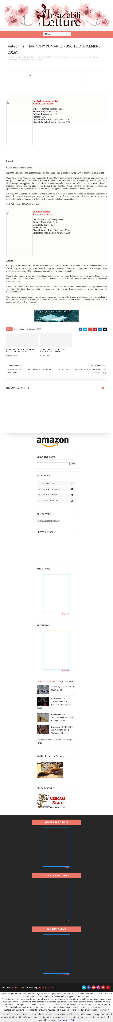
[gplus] (94, 987)
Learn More (62, 1020)
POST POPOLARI (46, 681)
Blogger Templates (46, 987)
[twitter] (84, 987)
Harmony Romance (60, 57)
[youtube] (103, 987)
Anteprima (33, 57)
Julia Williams (92, 57)
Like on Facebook (47, 483)
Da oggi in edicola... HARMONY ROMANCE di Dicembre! (53, 350)
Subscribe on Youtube (49, 501)
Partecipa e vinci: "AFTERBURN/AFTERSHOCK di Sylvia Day (63, 717)
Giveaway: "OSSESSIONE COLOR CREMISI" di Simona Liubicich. (62, 730)
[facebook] (89, 987)
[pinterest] (108, 987)
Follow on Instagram (49, 489)
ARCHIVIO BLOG (66, 681)
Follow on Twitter (47, 495)
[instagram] (98, 987)
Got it (73, 1020)
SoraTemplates (18, 987)
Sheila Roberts (37, 59)
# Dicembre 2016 (34, 329)
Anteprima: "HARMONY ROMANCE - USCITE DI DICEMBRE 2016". (20, 350)
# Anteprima (19, 329)
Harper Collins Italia (77, 57)
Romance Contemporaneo (19, 59)
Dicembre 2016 (45, 57)
